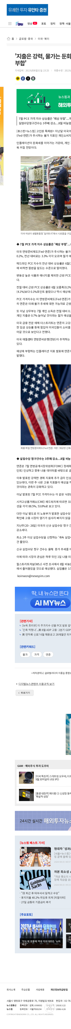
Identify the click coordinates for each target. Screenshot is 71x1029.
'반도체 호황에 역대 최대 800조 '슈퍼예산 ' (41, 943)
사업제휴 (40, 989)
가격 (36, 654)
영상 (29, 23)
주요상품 (25, 989)
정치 (52, 23)
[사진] (35, 856)
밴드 (33, 78)
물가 (25, 654)
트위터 (28, 78)
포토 (43, 23)
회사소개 (11, 989)
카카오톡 (18, 78)
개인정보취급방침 (59, 989)
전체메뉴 (10, 23)
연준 (48, 654)
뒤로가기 (25, 692)
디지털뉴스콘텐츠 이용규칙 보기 (36, 684)
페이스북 (23, 78)
